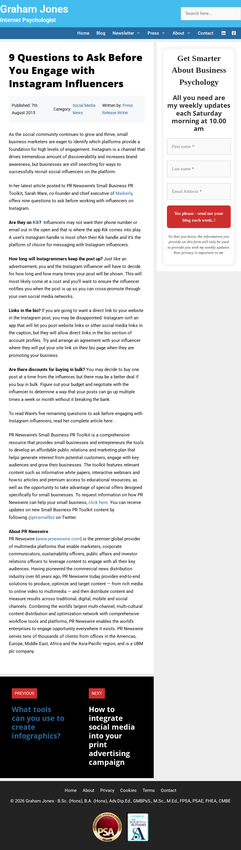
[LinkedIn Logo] (223, 33)
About (178, 33)
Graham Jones (34, 9)
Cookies (128, 790)
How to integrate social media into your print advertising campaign (112, 735)
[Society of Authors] (138, 840)
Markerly (124, 193)
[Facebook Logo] (233, 33)
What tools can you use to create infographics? (38, 722)
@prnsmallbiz (41, 517)
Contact (205, 33)
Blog (101, 33)
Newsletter (123, 33)
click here (98, 502)
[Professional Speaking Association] (108, 840)
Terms (149, 790)
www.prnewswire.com (58, 539)
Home (83, 33)
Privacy (107, 790)
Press (153, 33)
